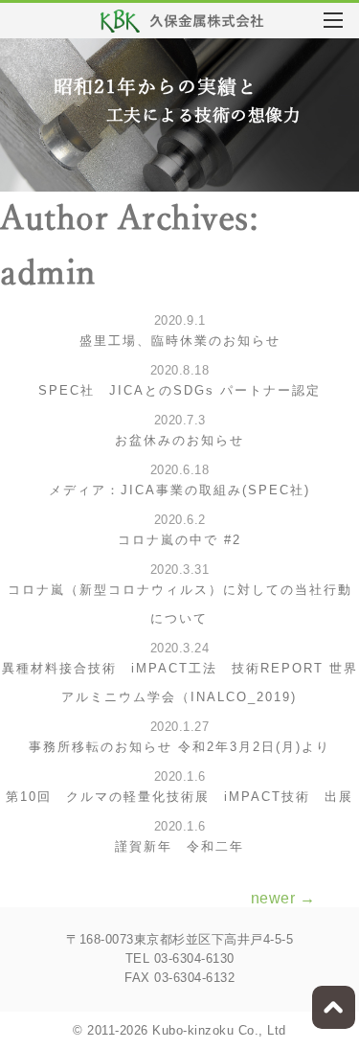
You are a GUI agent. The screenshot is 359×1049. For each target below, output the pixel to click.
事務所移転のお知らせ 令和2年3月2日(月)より (179, 747)
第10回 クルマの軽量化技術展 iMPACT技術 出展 (179, 796)
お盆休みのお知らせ (179, 440)
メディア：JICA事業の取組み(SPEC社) (179, 490)
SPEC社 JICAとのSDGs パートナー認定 (179, 390)
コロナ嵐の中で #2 (179, 540)
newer (283, 898)
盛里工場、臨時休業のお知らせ (179, 340)
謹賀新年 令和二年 (179, 846)
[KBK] (182, 23)
